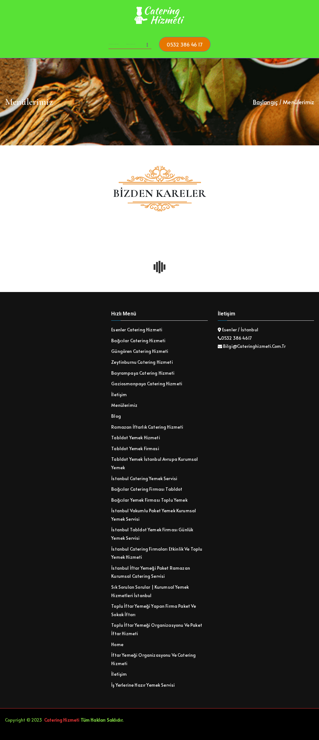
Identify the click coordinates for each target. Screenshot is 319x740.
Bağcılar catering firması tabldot (146, 489)
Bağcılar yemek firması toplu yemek (149, 500)
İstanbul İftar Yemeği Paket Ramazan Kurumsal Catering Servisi (150, 572)
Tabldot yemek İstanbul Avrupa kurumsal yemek (154, 463)
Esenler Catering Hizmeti (136, 330)
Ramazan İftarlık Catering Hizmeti (147, 427)
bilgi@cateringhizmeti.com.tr (254, 346)
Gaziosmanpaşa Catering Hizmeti (146, 384)
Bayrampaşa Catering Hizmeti (142, 373)
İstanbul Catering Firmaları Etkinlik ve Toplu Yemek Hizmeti (156, 553)
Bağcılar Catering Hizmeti (138, 340)
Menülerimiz (124, 405)
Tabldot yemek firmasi (135, 448)
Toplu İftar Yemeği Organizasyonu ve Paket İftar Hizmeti (156, 629)
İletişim (119, 394)
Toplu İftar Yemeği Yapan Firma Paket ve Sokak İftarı (153, 610)
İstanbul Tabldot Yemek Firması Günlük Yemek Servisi (152, 534)
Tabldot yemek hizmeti (135, 438)
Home (117, 644)
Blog (116, 416)
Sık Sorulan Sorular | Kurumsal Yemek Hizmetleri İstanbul (150, 591)
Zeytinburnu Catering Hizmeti (142, 362)
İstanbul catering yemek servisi (144, 478)
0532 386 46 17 (184, 44)
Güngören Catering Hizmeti (139, 351)
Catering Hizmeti (62, 720)
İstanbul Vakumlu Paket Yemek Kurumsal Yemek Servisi (153, 515)
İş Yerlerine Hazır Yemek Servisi (143, 685)
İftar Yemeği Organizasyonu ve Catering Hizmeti (153, 659)
